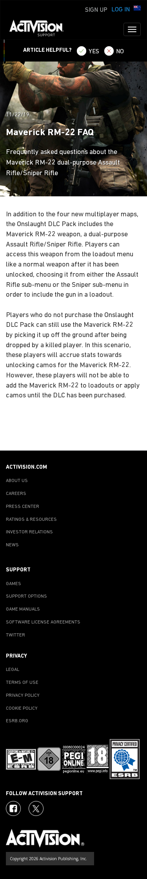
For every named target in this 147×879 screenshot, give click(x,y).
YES (94, 52)
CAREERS (16, 493)
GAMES (13, 584)
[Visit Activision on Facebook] (13, 808)
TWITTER (15, 635)
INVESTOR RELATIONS (29, 532)
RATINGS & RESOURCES (31, 519)
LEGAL (12, 669)
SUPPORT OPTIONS (26, 596)
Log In (120, 10)
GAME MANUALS (23, 609)
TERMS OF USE (22, 682)
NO (120, 52)
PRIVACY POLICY (23, 695)
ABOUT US (17, 480)
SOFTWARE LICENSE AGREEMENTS (43, 622)
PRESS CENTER (22, 506)
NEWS (12, 545)
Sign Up (96, 10)
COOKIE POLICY (22, 708)
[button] (137, 9)
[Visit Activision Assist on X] (36, 808)
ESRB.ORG (17, 721)
